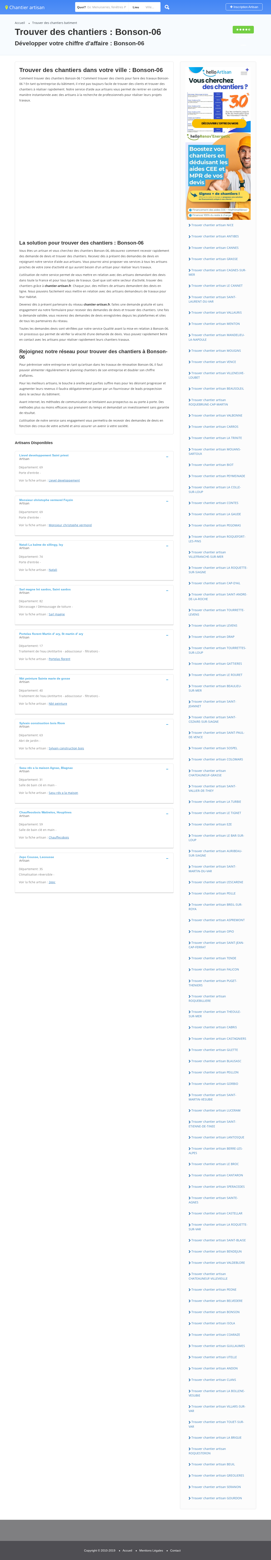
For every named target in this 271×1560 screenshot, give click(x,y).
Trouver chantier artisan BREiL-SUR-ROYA (215, 907)
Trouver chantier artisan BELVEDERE (217, 1301)
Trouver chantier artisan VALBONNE (216, 415)
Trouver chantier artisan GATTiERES (216, 664)
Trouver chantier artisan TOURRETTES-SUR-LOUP (217, 650)
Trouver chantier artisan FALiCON (215, 969)
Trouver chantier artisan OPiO (212, 931)
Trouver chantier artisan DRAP (212, 637)
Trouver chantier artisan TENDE (213, 958)
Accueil (20, 23)
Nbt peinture (58, 704)
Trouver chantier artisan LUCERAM (216, 1110)
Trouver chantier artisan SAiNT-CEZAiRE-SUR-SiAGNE (212, 719)
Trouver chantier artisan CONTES (214, 503)
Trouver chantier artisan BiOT (212, 465)
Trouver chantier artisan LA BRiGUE (216, 1437)
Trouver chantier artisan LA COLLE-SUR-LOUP (215, 489)
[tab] (94, 456)
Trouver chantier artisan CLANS (213, 1380)
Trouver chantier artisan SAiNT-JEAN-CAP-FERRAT (216, 945)
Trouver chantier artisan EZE (211, 824)
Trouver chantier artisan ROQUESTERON (207, 1451)
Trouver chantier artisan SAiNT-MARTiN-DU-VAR (212, 868)
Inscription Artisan (245, 7)
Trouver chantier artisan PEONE (213, 1289)
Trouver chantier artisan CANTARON (217, 1175)
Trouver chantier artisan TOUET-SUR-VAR (216, 1424)
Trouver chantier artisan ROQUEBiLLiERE (207, 998)
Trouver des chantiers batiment (54, 23)
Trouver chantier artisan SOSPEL (214, 748)
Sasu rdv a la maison (63, 793)
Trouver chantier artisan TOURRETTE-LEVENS (217, 612)
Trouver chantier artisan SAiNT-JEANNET (212, 703)
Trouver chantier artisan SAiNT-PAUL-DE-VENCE (217, 735)
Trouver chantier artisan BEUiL (213, 1464)
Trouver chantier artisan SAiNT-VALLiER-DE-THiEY (212, 788)
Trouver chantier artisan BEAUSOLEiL (217, 388)
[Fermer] (254, 1500)
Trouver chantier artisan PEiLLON (215, 1072)
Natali (53, 570)
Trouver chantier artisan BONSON (215, 1312)
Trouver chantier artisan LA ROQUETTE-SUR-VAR (218, 1226)
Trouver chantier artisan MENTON (215, 324)
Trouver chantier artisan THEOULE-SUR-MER (215, 1014)
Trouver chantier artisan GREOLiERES (217, 1475)
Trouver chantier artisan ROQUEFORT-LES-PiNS (217, 538)
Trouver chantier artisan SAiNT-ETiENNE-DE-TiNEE (212, 1124)
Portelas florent (59, 659)
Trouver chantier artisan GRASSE (214, 259)
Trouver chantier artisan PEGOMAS (216, 525)
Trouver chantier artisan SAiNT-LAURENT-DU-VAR (212, 299)
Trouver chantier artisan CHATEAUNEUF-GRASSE (207, 773)
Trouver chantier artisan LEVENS (214, 625)
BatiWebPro (231, 1537)
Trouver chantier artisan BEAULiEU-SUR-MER (215, 688)
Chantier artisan (26, 7)
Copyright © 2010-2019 (99, 1550)
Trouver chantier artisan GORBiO (214, 1084)
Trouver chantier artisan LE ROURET (216, 675)
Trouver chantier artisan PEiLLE (213, 893)
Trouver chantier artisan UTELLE (214, 1357)
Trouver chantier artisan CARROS (214, 427)
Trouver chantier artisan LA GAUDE (216, 514)
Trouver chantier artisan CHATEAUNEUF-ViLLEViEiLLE (208, 1276)
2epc (52, 882)
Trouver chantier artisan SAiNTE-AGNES (213, 1200)
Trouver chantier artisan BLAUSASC (216, 1061)
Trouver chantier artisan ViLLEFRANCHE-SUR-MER (207, 554)
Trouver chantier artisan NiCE (212, 225)
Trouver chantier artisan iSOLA (213, 1323)
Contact (175, 1550)
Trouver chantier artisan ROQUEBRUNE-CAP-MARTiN (208, 402)
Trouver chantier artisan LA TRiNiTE (216, 438)
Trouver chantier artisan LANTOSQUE (217, 1137)
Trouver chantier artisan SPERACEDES (218, 1187)
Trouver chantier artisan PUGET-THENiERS (213, 983)
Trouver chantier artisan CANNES (215, 248)
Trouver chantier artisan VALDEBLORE (218, 1263)
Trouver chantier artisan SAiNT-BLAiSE (218, 1240)
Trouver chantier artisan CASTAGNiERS (218, 1039)
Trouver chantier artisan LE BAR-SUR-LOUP (216, 837)
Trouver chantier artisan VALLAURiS (216, 312)
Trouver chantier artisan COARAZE (215, 1335)
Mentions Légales (151, 1550)
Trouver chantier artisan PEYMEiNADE (218, 476)
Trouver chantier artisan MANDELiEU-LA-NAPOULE (217, 337)
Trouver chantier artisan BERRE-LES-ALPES (216, 1150)
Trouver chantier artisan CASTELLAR (216, 1213)
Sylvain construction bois (66, 748)
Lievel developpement (64, 480)
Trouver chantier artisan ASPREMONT (218, 920)
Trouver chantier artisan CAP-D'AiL (215, 583)
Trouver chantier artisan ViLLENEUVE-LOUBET (217, 375)
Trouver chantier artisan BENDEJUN (216, 1251)
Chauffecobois (59, 837)
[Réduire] (246, 1500)
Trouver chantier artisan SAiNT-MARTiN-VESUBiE (212, 1097)
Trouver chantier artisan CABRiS (214, 1027)
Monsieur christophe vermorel (70, 525)
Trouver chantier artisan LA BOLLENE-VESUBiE (217, 1393)
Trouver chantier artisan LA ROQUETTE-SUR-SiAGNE (218, 570)
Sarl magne (57, 614)
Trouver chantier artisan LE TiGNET (216, 813)
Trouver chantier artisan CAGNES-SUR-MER (217, 272)
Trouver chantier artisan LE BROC (215, 1164)
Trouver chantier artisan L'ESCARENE (217, 882)
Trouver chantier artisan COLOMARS (217, 759)
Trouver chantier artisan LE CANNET (217, 286)
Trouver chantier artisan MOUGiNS (216, 351)
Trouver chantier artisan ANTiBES (215, 236)
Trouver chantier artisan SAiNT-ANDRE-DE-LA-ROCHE (218, 596)
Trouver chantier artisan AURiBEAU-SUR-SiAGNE (215, 853)
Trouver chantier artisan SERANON (216, 1487)
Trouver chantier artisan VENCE (213, 362)
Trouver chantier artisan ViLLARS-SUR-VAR (217, 1408)
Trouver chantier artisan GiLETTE (214, 1050)
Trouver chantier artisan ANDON (214, 1368)
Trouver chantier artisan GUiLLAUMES (218, 1346)
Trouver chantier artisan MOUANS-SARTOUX (215, 451)
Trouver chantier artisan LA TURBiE (216, 802)
